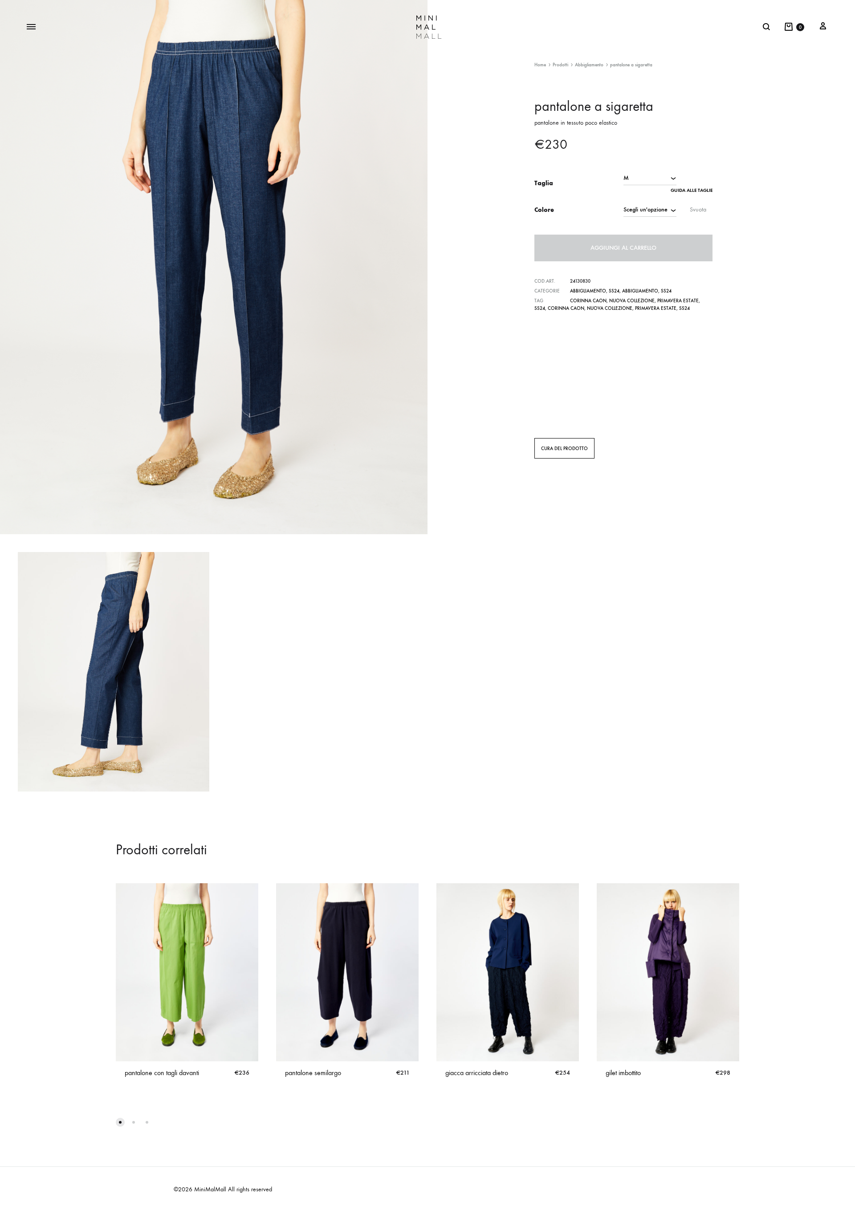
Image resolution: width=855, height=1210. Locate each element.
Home (540, 65)
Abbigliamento (589, 65)
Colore (544, 210)
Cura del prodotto (564, 448)
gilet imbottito (623, 1072)
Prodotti (560, 65)
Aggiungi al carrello (623, 248)
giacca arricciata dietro (476, 1072)
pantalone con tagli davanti (162, 1072)
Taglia (543, 183)
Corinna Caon (588, 301)
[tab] (564, 448)
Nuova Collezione (632, 301)
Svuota (698, 209)
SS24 (614, 291)
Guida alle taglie (691, 190)
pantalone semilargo (313, 1072)
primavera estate (678, 301)
